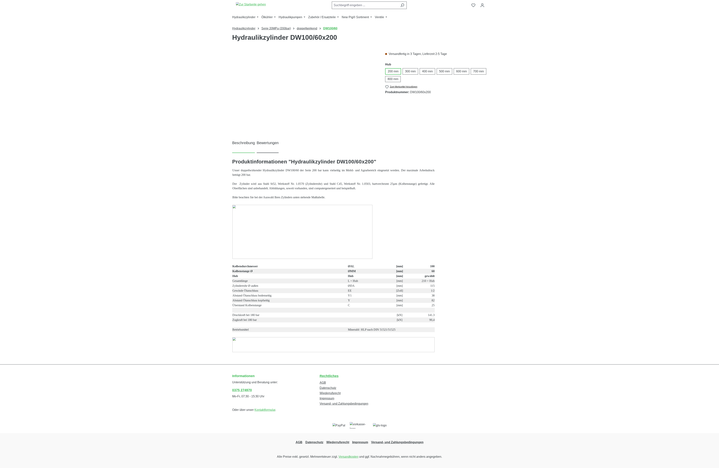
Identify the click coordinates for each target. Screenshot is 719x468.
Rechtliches (329, 376)
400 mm (427, 71)
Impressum (327, 398)
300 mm (410, 71)
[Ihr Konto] (482, 5)
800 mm (393, 79)
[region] (304, 92)
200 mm (393, 71)
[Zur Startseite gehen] (251, 4)
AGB (323, 382)
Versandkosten (348, 456)
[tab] (243, 146)
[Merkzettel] (473, 5)
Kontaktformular (264, 409)
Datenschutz (328, 387)
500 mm (444, 71)
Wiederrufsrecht (330, 393)
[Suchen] (402, 5)
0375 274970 (242, 390)
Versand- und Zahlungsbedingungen (344, 403)
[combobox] (365, 5)
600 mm (461, 71)
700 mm (478, 71)
